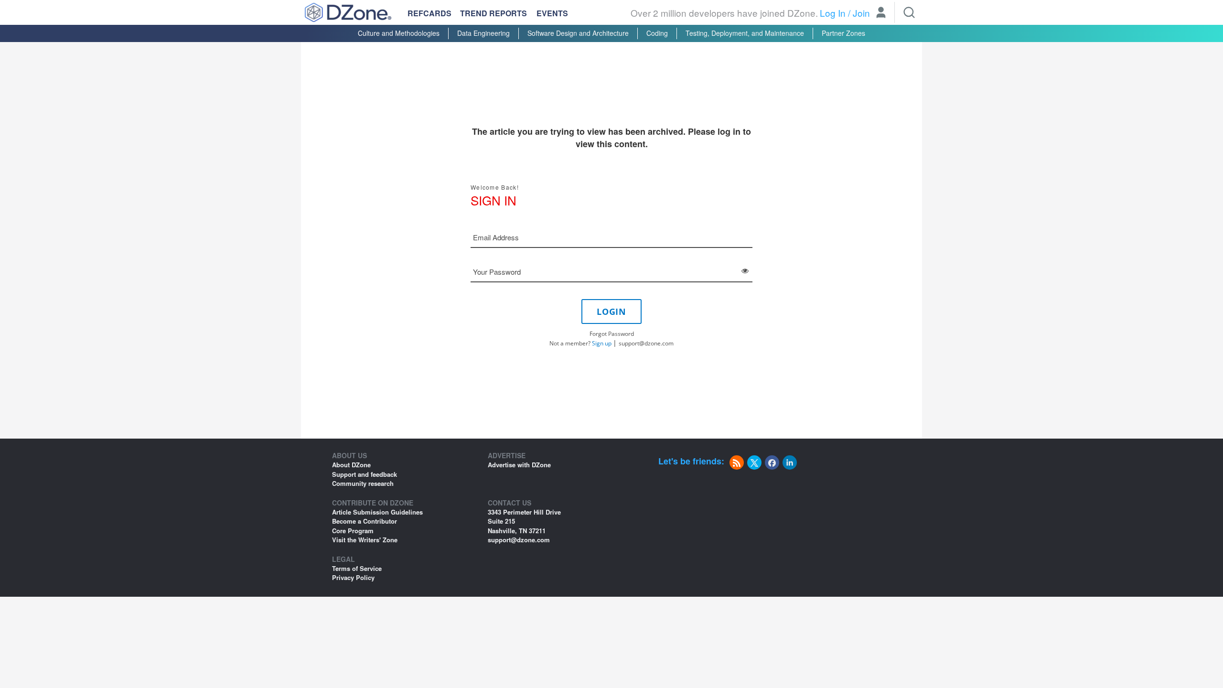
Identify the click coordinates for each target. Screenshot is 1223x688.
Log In (833, 12)
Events (552, 13)
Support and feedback (364, 474)
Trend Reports (493, 13)
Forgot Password (612, 334)
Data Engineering (483, 33)
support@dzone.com (646, 343)
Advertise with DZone (519, 464)
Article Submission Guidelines (377, 511)
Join (861, 12)
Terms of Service (357, 568)
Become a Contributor (364, 521)
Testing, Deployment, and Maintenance (745, 33)
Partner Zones (843, 33)
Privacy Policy (353, 577)
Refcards (429, 13)
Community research (363, 483)
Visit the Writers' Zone (364, 539)
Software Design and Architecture (578, 33)
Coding (657, 33)
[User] (881, 13)
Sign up (602, 343)
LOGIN (611, 311)
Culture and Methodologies (399, 33)
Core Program (353, 530)
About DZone (351, 464)
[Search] (909, 12)
